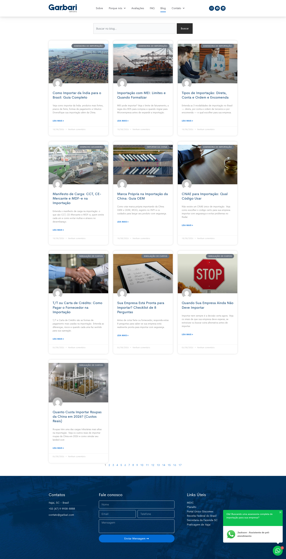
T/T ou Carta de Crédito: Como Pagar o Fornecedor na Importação (77, 307)
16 (174, 465)
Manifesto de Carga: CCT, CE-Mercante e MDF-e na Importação (77, 198)
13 (158, 465)
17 (180, 465)
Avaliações (137, 8)
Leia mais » (58, 120)
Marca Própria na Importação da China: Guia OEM (142, 196)
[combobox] (134, 28)
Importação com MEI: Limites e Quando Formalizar (141, 95)
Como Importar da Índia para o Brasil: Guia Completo (77, 95)
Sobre (99, 8)
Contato (176, 8)
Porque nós (115, 8)
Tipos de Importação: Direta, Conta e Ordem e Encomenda (205, 95)
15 (169, 465)
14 (163, 465)
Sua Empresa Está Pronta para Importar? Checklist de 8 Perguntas (140, 307)
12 (152, 465)
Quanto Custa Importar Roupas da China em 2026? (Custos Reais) (77, 416)
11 (147, 465)
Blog (163, 8)
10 (141, 465)
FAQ (152, 8)
